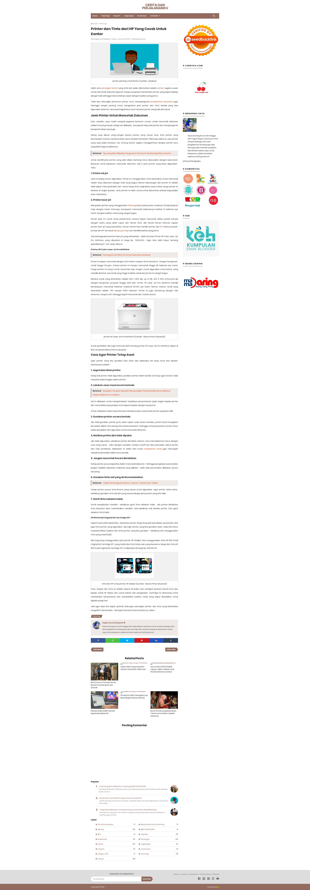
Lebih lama (171, 649)
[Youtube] (217, 879)
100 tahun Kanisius (105, 824)
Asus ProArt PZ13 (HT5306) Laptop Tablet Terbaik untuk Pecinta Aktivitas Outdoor (162, 669)
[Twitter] (203, 879)
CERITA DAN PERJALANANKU (155, 6)
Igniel (217, 887)
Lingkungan (129, 16)
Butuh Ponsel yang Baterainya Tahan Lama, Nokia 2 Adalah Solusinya (163, 713)
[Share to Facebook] (98, 640)
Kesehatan (142, 16)
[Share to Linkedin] (156, 640)
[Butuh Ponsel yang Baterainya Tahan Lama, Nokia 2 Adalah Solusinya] (164, 700)
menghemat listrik (152, 448)
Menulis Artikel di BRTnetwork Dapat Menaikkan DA (103, 712)
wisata (101, 859)
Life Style (154, 16)
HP (161, 226)
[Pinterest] (208, 879)
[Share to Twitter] (127, 640)
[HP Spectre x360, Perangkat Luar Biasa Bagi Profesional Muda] (134, 692)
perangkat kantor (109, 88)
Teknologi (105, 16)
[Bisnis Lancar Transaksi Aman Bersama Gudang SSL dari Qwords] (104, 671)
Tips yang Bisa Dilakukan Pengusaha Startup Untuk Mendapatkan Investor (137, 153)
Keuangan (145, 839)
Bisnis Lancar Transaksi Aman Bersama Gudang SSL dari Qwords (103, 685)
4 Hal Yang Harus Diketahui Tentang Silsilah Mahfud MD (122, 786)
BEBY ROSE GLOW (148, 829)
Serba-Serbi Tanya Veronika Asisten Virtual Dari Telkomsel (133, 668)
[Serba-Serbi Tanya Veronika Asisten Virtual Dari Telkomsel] (134, 664)
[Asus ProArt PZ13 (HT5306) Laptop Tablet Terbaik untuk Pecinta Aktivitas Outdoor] (164, 664)
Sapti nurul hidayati (102, 39)
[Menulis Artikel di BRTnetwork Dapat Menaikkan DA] (104, 700)
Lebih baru (97, 649)
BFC (99, 834)
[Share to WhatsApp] (112, 640)
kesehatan (102, 839)
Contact (184, 874)
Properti (116, 16)
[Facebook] (199, 879)
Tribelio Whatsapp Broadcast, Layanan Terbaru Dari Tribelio (130, 483)
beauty (101, 829)
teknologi (132, 205)
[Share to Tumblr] (170, 640)
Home (95, 16)
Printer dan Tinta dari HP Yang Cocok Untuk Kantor (120, 798)
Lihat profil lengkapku (192, 161)
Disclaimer (194, 874)
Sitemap (215, 874)
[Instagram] (213, 879)
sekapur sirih (103, 854)
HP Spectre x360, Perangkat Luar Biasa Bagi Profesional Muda (134, 696)
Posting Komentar (139, 39)
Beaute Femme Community (153, 824)
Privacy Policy (205, 874)
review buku (146, 849)
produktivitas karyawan (161, 101)
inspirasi (144, 834)
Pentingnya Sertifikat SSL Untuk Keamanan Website (126, 255)
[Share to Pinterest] (141, 640)
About (176, 874)
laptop (121, 230)
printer (160, 88)
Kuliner (100, 844)
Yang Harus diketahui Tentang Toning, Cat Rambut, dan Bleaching (128, 809)
